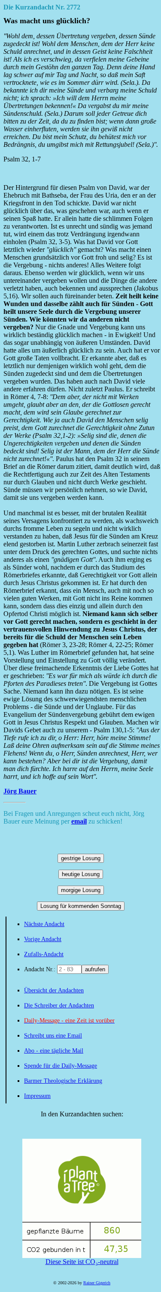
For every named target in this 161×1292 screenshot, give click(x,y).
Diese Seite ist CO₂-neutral (82, 1261)
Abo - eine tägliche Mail (53, 1050)
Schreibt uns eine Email (53, 1035)
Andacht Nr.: (40, 969)
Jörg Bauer (19, 791)
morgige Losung (80, 890)
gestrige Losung (80, 858)
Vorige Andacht (42, 939)
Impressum (37, 1096)
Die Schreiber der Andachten (59, 1005)
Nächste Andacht (44, 924)
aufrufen (95, 969)
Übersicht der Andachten (54, 990)
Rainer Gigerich (96, 1282)
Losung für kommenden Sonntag (80, 906)
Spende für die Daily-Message (60, 1066)
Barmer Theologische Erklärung (63, 1081)
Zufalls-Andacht (44, 954)
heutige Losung (81, 874)
